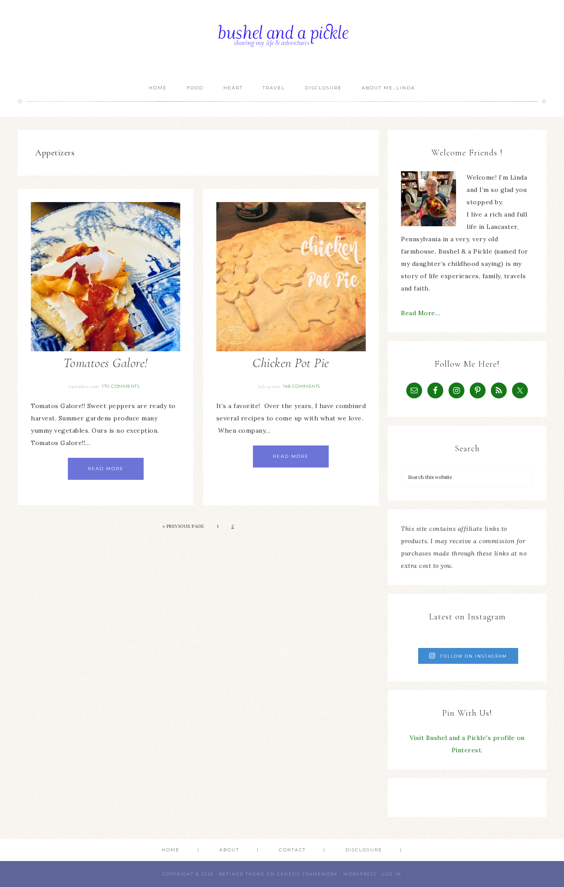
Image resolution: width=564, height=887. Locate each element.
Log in (391, 874)
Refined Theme (242, 874)
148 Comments (301, 386)
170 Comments (120, 386)
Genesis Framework (307, 874)
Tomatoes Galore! (105, 363)
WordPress (360, 874)
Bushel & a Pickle (282, 38)
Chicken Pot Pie (290, 363)
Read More (106, 468)
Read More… (420, 313)
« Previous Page (183, 526)
